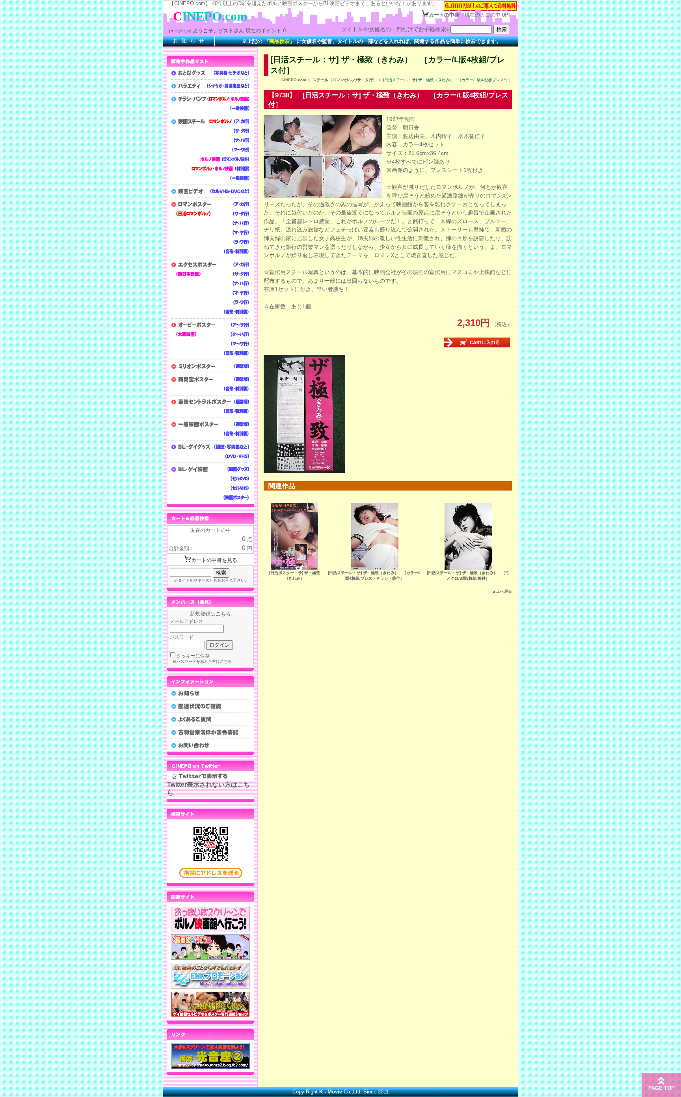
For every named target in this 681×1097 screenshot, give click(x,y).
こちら (223, 614)
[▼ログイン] (180, 31)
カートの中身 (444, 15)
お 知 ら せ (189, 40)
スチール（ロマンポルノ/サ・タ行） (345, 80)
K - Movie (330, 1092)
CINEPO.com (293, 80)
